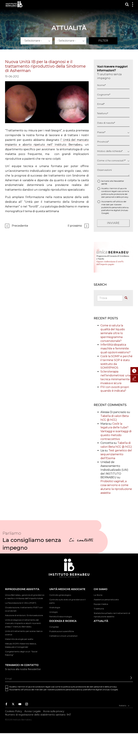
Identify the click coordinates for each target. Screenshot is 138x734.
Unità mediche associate (67, 589)
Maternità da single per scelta (19, 639)
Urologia (53, 612)
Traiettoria (99, 608)
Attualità (101, 620)
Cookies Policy (13, 711)
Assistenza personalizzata (106, 599)
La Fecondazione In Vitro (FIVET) (20, 603)
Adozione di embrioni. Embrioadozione (24, 615)
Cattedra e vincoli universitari (63, 636)
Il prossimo (75, 225)
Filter (103, 40)
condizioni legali (109, 191)
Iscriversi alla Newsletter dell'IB (112, 182)
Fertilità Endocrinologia (60, 616)
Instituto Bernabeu (14, 4)
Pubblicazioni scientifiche (61, 631)
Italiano (123, 705)
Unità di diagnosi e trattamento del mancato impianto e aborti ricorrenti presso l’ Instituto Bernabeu (23, 623)
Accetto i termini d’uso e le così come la (115, 192)
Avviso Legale (32, 711)
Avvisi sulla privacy (53, 711)
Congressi (54, 626)
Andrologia (54, 607)
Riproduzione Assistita (22, 589)
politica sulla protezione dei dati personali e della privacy (90, 686)
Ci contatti (81, 540)
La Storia (98, 595)
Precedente (20, 225)
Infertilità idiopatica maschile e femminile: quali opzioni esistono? (115, 348)
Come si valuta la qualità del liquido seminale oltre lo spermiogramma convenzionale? (112, 333)
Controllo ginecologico (60, 595)
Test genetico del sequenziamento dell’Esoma (116, 454)
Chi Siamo (100, 589)
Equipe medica (101, 604)
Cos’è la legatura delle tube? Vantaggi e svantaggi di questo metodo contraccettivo (115, 431)
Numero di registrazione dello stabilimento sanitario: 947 (38, 714)
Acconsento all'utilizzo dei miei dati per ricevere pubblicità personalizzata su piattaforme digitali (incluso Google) (115, 207)
